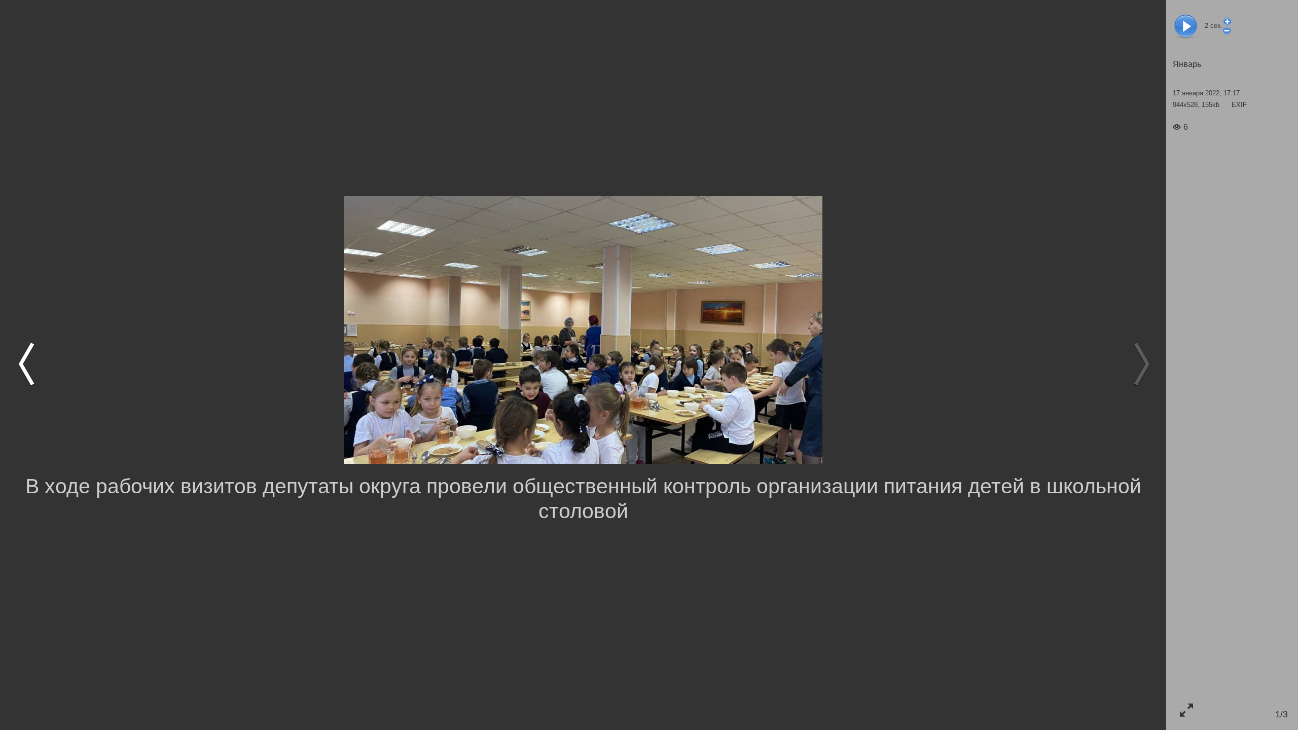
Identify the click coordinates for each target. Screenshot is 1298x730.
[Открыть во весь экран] (1186, 710)
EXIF (1239, 104)
